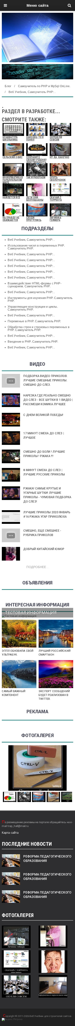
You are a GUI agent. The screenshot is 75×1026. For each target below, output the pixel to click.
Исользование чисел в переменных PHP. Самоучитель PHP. (36, 247)
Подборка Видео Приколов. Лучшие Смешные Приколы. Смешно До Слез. (45, 380)
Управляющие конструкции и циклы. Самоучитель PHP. (33, 308)
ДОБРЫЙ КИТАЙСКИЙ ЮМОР (43, 549)
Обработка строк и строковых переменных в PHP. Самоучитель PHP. (39, 329)
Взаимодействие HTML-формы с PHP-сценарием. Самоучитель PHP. (34, 285)
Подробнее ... (37, 567)
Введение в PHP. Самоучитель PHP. (33, 341)
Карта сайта (10, 832)
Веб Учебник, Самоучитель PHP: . (31, 239)
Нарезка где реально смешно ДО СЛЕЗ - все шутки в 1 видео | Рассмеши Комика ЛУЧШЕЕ (48, 400)
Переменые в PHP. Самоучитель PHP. (34, 321)
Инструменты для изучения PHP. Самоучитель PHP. (40, 299)
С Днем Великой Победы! (43, 415)
